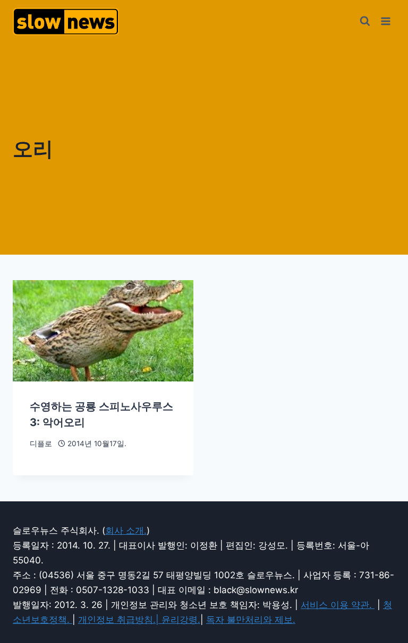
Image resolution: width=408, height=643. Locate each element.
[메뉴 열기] (385, 21)
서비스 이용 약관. (338, 604)
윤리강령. (181, 619)
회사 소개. (126, 530)
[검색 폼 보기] (365, 21)
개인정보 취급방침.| (120, 619)
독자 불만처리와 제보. (250, 619)
